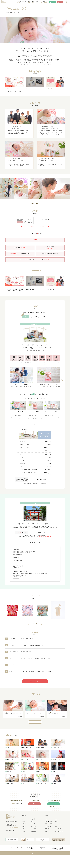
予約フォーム (24, 831)
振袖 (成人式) (47, 828)
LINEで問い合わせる (54, 803)
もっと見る (35, 623)
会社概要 (32, 829)
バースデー (56, 821)
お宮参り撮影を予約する (35, 681)
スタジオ (37, 1)
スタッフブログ (33, 828)
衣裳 (33, 1)
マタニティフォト (48, 826)
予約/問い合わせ (53, 2)
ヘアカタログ (24, 823)
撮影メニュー (24, 819)
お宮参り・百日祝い (48, 821)
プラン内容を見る (46, 220)
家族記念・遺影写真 (48, 829)
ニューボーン (47, 824)
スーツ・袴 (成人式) (58, 828)
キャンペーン (45, 1)
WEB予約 (60, 2)
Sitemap (6, 830)
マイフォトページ (67, 2)
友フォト (56, 829)
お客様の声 (24, 826)
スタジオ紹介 (24, 824)
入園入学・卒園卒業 (48, 823)
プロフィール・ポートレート (58, 832)
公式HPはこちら (16, 557)
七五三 (46, 819)
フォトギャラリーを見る (35, 203)
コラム (23, 829)
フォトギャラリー (34, 823)
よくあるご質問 (33, 826)
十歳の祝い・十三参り (58, 824)
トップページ (24, 818)
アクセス (40, 1)
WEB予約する (34, 803)
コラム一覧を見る (35, 722)
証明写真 (46, 831)
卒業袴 (56, 826)
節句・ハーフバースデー (58, 823)
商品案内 (29, 1)
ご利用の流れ (33, 819)
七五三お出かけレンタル (58, 819)
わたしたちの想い (18, 1)
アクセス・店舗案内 (34, 824)
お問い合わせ (33, 831)
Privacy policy (11, 830)
